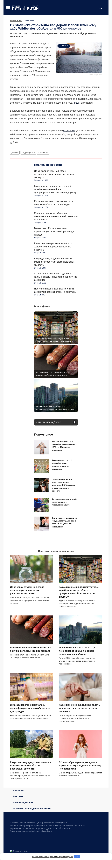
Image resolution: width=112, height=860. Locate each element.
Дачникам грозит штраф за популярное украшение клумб (64, 502)
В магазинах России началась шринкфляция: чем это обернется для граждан (54, 231)
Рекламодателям (23, 802)
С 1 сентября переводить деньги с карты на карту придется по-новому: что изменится (55, 276)
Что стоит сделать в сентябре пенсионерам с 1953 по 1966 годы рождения (64, 445)
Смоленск (43, 152)
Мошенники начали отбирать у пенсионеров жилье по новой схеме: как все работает (56, 216)
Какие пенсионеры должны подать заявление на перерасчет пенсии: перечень (53, 246)
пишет (77, 103)
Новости (64, 46)
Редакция (18, 790)
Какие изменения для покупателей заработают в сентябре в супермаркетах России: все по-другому (55, 189)
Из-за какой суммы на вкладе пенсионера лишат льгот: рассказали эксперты (54, 174)
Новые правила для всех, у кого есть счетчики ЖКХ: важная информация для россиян (63, 485)
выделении (69, 130)
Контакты (18, 796)
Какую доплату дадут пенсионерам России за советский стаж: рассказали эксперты (54, 261)
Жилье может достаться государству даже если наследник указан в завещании (64, 522)
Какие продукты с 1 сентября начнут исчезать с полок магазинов (62, 464)
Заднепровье (28, 152)
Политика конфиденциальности (32, 808)
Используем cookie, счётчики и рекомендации (52, 856)
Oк (77, 856)
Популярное (43, 434)
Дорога (15, 152)
